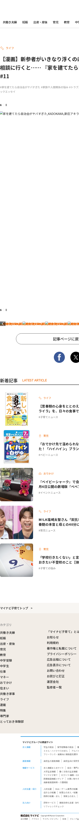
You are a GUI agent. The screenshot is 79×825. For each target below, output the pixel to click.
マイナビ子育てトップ (14, 608)
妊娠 (25, 22)
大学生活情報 (50, 771)
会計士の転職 (50, 792)
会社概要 (24, 819)
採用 (64, 819)
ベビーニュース (49, 455)
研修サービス (50, 802)
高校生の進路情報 (52, 760)
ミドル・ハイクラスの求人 (56, 750)
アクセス (35, 819)
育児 (55, 22)
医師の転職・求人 (52, 796)
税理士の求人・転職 (68, 792)
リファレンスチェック (54, 806)
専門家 (4, 716)
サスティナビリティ (51, 819)
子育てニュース (49, 417)
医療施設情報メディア (54, 778)
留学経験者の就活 (65, 747)
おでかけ (6, 682)
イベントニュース (50, 492)
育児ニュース (47, 530)
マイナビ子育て (51, 774)
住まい (4, 688)
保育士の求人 (69, 796)
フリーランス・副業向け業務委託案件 (61, 754)
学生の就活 (49, 747)
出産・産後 (40, 22)
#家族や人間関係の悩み (54, 87)
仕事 (3, 671)
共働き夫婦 (10, 22)
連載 (3, 705)
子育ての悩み (48, 568)
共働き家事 (7, 693)
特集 (3, 710)
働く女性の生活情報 (68, 771)
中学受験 (6, 660)
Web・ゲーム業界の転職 (66, 788)
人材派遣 (48, 788)
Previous (3, 324)
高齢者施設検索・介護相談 (56, 782)
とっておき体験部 (12, 721)
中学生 (4, 666)
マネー (4, 677)
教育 (66, 22)
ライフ (4, 699)
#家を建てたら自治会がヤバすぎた (20, 87)
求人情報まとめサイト (54, 767)
